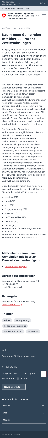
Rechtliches (6, 434)
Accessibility (15, 434)
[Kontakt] (37, 3)
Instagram (30, 373)
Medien (6, 420)
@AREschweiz (12, 373)
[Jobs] (39, 3)
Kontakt (7, 405)
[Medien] (38, 3)
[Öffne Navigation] (44, 15)
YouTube (9, 378)
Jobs (5, 412)
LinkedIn (24, 378)
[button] (43, 374)
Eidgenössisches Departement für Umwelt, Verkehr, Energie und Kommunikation (21, 15)
